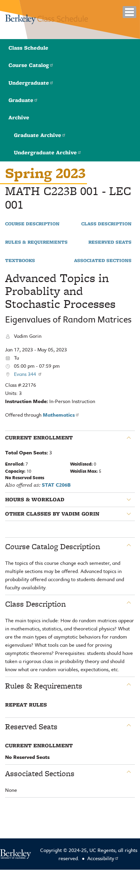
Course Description (32, 224)
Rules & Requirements (36, 242)
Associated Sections (103, 260)
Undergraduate (28, 82)
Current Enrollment (39, 437)
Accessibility (100, 858)
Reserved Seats (110, 242)
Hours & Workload (34, 499)
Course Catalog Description (52, 546)
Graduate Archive (37, 135)
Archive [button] (18, 117)
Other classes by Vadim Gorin (52, 513)
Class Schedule (28, 47)
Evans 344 (25, 374)
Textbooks (20, 260)
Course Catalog (28, 65)
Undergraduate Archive (45, 152)
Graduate (20, 100)
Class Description (106, 224)
